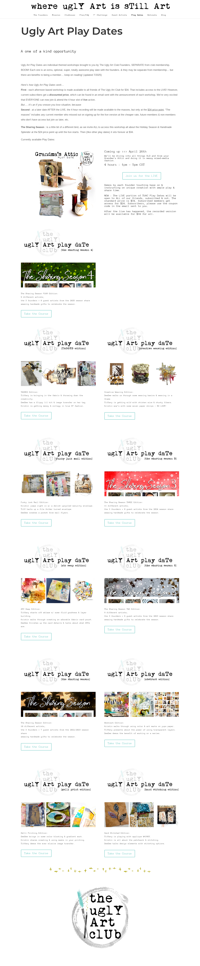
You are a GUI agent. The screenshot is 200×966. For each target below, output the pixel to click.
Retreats (152, 15)
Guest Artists (119, 15)
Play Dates (137, 15)
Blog (163, 15)
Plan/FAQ (84, 15)
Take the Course (36, 313)
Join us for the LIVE (142, 175)
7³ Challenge (100, 15)
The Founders (41, 15)
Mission (56, 15)
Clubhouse (70, 15)
